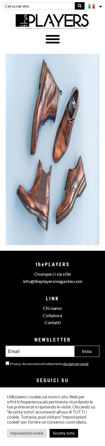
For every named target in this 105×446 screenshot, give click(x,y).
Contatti (53, 322)
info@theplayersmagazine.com (52, 281)
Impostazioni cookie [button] (26, 433)
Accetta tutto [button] (64, 433)
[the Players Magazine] (52, 21)
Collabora (52, 315)
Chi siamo (52, 308)
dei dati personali (75, 364)
